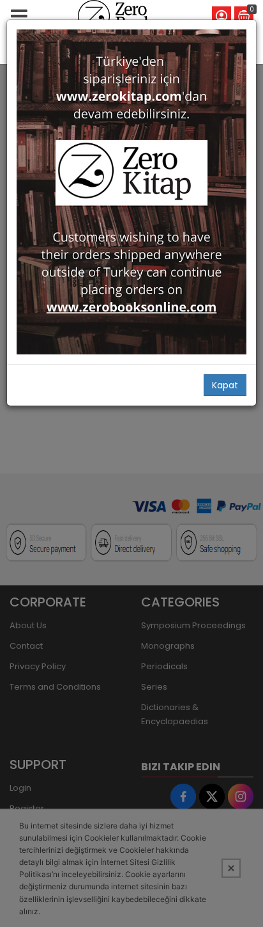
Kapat (225, 385)
